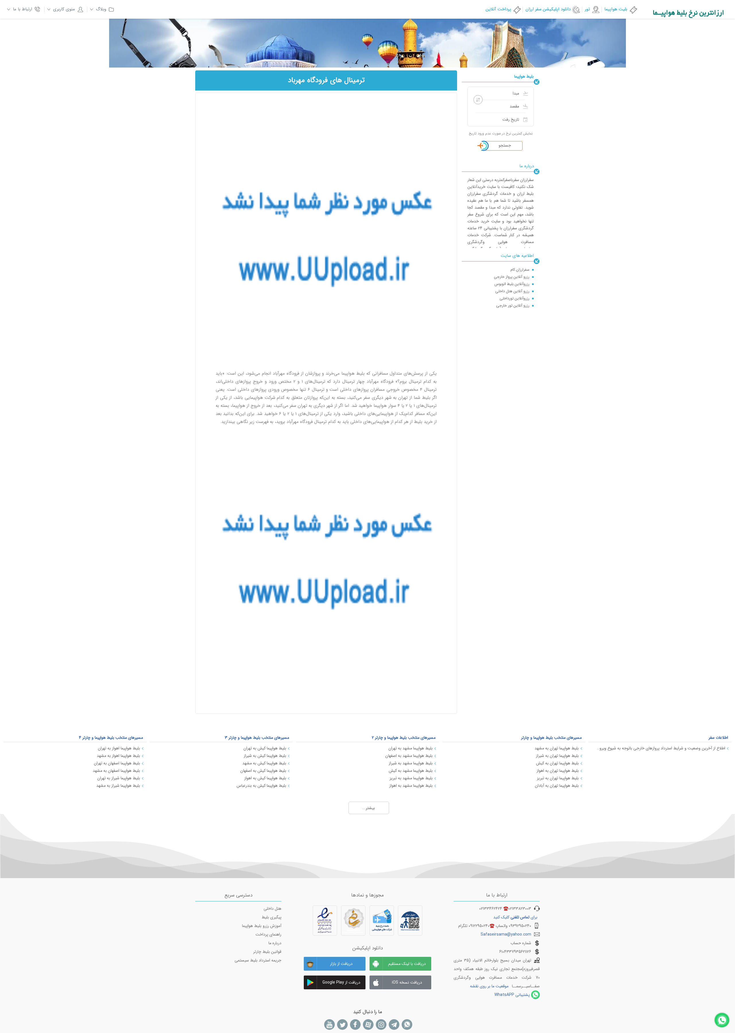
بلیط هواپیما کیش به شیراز (265, 756)
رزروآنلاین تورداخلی (514, 291)
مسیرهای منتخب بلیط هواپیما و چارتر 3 (257, 737)
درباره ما (274, 943)
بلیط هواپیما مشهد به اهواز (411, 785)
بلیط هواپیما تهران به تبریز (558, 778)
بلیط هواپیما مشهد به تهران (410, 748)
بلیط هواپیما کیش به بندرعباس (261, 785)
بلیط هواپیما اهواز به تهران (119, 748)
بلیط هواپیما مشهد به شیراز (411, 763)
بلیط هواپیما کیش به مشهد (264, 763)
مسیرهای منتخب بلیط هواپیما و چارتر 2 (404, 737)
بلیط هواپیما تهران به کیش (557, 763)
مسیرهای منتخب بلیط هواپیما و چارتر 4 (111, 737)
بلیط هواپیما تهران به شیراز (557, 756)
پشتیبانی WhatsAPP (512, 995)
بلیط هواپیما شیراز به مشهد (118, 785)
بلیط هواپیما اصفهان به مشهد (116, 770)
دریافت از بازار (341, 964)
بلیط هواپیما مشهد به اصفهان (409, 756)
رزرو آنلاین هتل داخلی (512, 284)
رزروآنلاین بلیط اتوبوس (511, 277)
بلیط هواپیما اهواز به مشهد (118, 756)
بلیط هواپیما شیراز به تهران (118, 778)
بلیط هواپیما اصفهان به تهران (117, 763)
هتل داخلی (272, 908)
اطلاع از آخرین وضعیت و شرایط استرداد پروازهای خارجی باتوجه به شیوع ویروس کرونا (659, 748)
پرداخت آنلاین (498, 9)
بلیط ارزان (521, 306)
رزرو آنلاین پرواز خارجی (511, 270)
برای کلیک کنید (515, 917)
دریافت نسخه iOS (407, 982)
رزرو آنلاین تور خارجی (512, 298)
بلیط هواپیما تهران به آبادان (557, 785)
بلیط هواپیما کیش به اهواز (265, 778)
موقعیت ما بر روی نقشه (489, 986)
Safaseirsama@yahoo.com (506, 934)
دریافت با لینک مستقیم (407, 964)
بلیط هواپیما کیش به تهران (264, 748)
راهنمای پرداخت (268, 934)
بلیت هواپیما (615, 9)
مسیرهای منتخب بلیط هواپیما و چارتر (551, 737)
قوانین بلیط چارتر (267, 952)
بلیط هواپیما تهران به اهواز (558, 770)
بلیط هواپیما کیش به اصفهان (263, 770)
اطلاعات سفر (718, 737)
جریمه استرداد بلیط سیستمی (258, 960)
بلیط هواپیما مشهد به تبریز (411, 778)
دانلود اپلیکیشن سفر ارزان (547, 9)
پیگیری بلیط (271, 917)
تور (587, 9)
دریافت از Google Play (341, 982)
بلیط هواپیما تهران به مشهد (557, 748)
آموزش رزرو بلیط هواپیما (261, 926)
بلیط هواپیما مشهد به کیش (411, 770)
